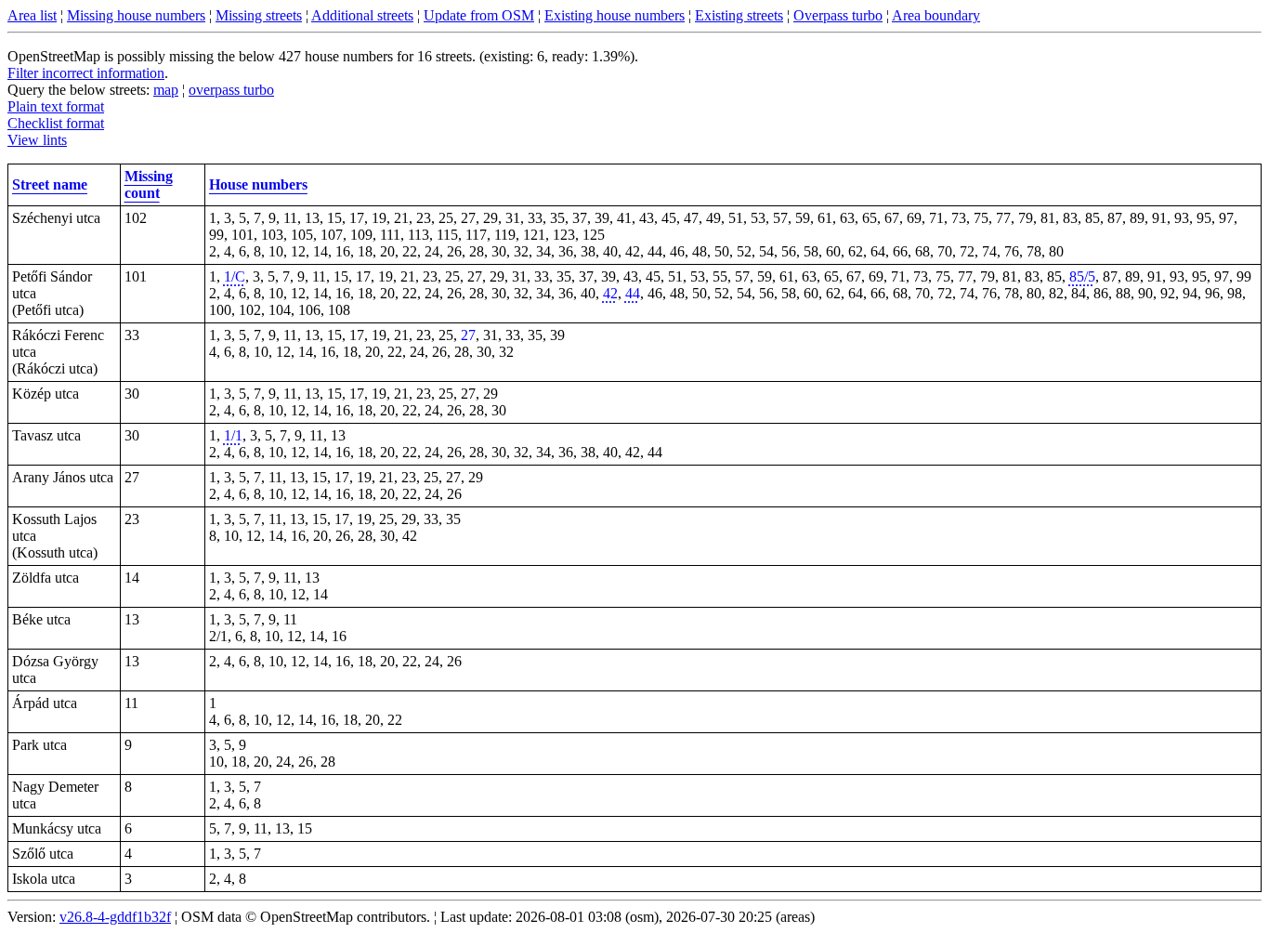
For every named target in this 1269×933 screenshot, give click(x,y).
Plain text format (55, 106)
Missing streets (259, 15)
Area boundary (936, 15)
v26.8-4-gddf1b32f (115, 917)
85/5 (1082, 276)
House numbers (258, 184)
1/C (234, 276)
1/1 (233, 435)
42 (610, 293)
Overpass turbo (838, 15)
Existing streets (739, 15)
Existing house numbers (614, 15)
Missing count (148, 184)
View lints (37, 140)
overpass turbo (231, 90)
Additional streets (362, 15)
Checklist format (55, 123)
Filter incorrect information (85, 73)
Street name (49, 184)
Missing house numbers (136, 15)
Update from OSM (479, 15)
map (165, 90)
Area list (32, 15)
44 (632, 293)
